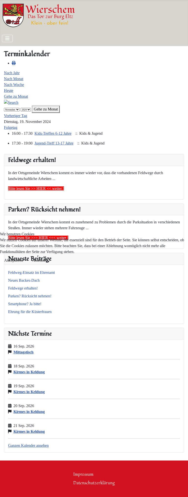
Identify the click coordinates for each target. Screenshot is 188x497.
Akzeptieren (13, 260)
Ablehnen (39, 260)
